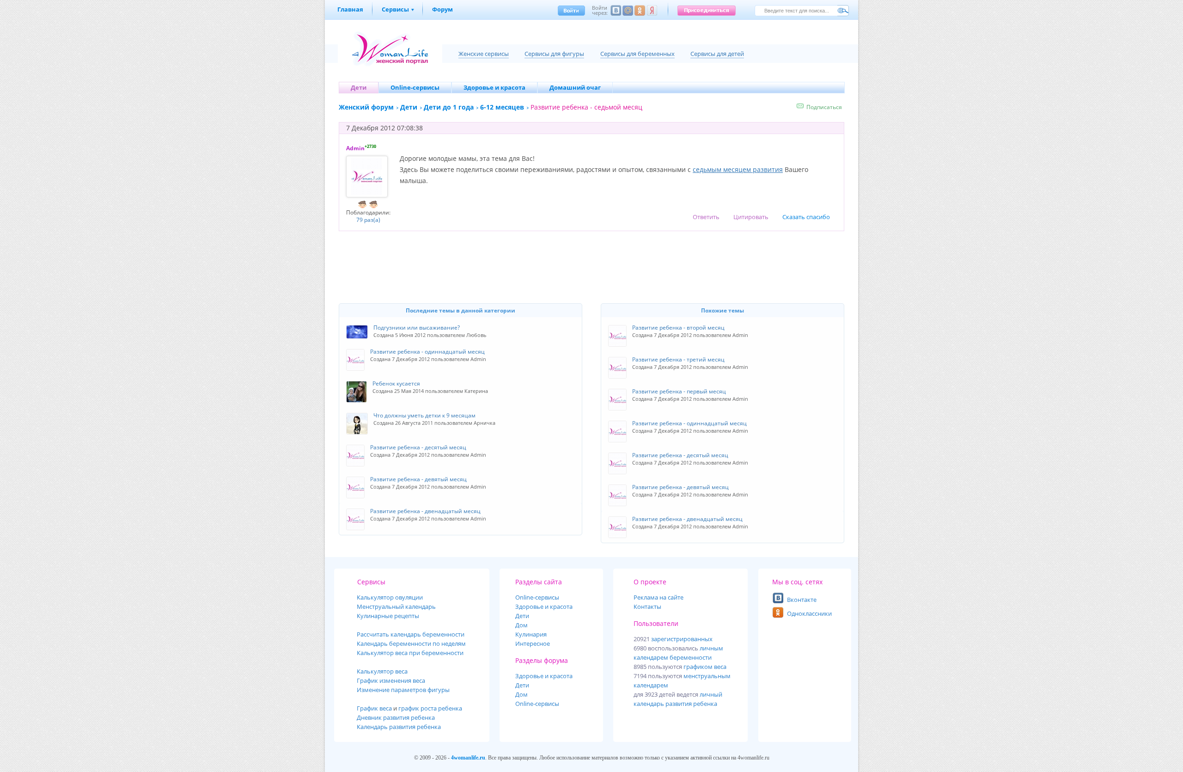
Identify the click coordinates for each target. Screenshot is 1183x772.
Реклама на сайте (658, 597)
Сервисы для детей (717, 53)
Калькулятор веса (382, 671)
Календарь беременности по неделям (411, 643)
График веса (374, 708)
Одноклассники (809, 613)
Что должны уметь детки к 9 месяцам (424, 415)
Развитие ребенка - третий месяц (678, 359)
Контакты (647, 606)
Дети (408, 107)
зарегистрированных (682, 639)
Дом (521, 625)
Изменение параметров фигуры (403, 690)
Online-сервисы (537, 703)
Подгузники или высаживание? (416, 327)
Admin (355, 148)
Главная (350, 9)
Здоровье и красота (544, 606)
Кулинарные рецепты (388, 616)
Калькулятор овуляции (390, 597)
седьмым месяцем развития (738, 169)
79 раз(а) (368, 220)
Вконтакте (802, 599)
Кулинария (531, 634)
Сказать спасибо (806, 217)
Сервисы (395, 9)
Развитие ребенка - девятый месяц (680, 487)
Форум (442, 9)
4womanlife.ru (468, 757)
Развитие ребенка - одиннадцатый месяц (689, 423)
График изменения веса (391, 680)
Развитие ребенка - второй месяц (678, 327)
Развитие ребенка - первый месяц (679, 391)
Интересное (532, 643)
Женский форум (366, 107)
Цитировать (750, 217)
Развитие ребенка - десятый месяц (680, 455)
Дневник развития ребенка (396, 717)
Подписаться (824, 107)
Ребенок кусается (396, 383)
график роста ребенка (430, 708)
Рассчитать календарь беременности (410, 634)
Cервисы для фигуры (554, 53)
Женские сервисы (483, 53)
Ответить (706, 217)
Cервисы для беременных (637, 53)
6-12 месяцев (502, 107)
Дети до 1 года (449, 107)
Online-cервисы (537, 597)
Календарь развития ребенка (399, 727)
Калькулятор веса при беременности (410, 653)
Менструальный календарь (396, 606)
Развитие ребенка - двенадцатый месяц (687, 519)
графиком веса (704, 666)
